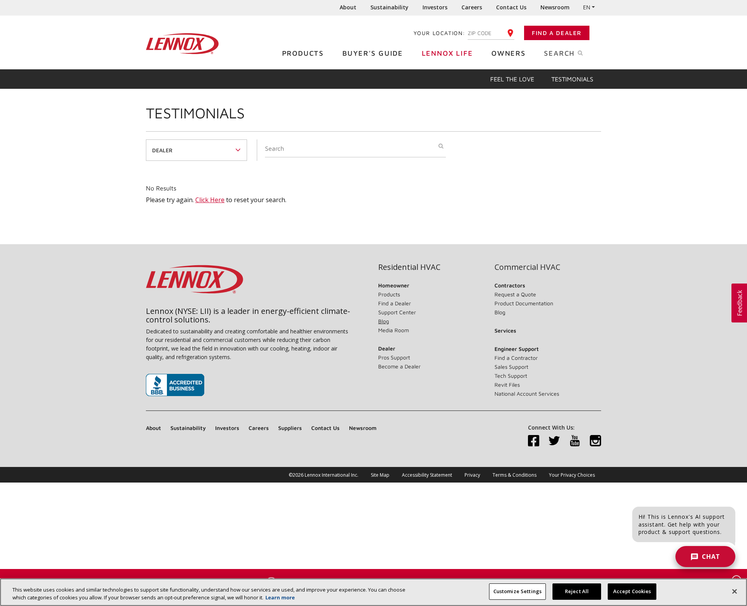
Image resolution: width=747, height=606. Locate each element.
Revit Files (507, 384)
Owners (508, 53)
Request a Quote (515, 294)
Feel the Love (512, 79)
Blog (383, 321)
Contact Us (511, 7)
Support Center (397, 312)
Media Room (393, 330)
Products (303, 53)
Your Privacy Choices (572, 475)
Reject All (577, 591)
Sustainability (389, 7)
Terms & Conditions (515, 475)
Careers (471, 7)
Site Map (380, 475)
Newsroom (555, 7)
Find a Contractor (516, 357)
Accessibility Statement (427, 475)
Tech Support (510, 375)
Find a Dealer (557, 33)
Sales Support (511, 366)
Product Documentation (523, 303)
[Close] (734, 591)
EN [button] (586, 7)
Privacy (472, 475)
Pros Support (394, 357)
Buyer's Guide (372, 53)
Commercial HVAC (527, 267)
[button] (739, 303)
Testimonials (572, 79)
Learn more (280, 597)
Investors (435, 7)
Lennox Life (447, 53)
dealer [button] (162, 150)
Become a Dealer (399, 366)
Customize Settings (517, 591)
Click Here (209, 200)
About (348, 7)
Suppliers (290, 428)
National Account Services (526, 393)
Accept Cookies (632, 591)
